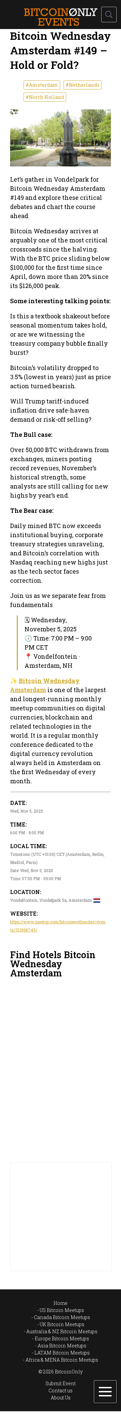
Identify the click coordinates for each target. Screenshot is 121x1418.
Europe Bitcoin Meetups (62, 1338)
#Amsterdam (42, 85)
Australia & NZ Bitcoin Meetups (61, 1331)
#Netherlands (82, 85)
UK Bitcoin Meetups (62, 1324)
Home (60, 1303)
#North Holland (45, 97)
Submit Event (60, 1383)
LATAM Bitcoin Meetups (62, 1352)
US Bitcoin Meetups (62, 1310)
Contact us (60, 1390)
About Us (61, 1397)
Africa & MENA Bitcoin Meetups (62, 1360)
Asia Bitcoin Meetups (62, 1345)
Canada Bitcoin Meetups (62, 1317)
